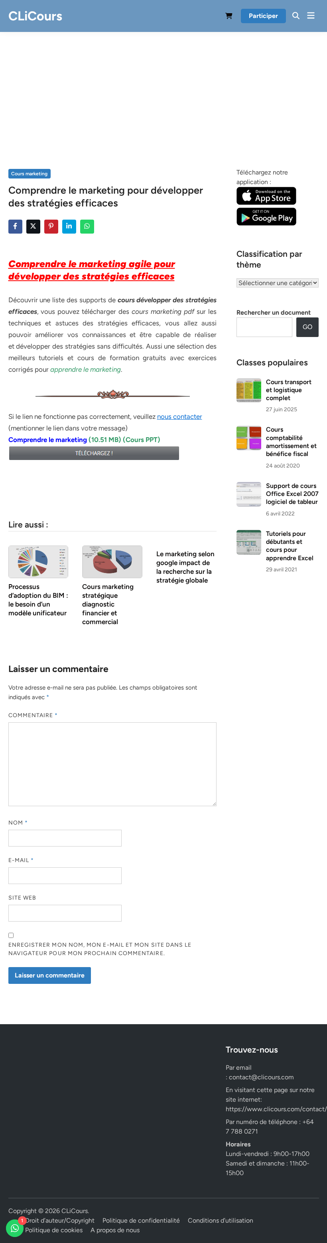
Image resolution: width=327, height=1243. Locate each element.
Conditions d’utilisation (220, 1220)
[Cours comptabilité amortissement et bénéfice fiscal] (248, 430)
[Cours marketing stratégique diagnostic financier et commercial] (112, 561)
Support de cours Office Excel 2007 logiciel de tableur (292, 494)
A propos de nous (115, 1230)
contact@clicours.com (261, 1077)
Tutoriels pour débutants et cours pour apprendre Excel (289, 546)
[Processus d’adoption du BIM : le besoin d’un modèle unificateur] (38, 561)
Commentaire (33, 715)
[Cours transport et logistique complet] (248, 383)
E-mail (21, 860)
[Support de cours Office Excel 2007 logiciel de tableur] (248, 486)
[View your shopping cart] (228, 17)
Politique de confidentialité (141, 1220)
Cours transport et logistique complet (288, 390)
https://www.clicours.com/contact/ (276, 1109)
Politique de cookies (54, 1230)
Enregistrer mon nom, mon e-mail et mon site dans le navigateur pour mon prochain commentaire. (100, 949)
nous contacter (179, 416)
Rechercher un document (273, 312)
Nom (18, 822)
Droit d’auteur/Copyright (60, 1220)
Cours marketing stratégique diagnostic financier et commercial (108, 604)
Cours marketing (29, 173)
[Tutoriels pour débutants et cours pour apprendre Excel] (248, 534)
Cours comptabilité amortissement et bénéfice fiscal (291, 442)
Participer (263, 16)
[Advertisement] (163, 92)
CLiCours (35, 16)
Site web (22, 897)
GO (307, 327)
